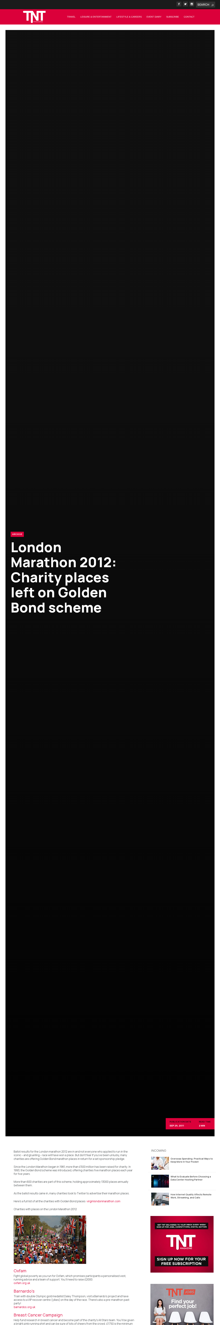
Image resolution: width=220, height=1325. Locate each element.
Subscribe (172, 16)
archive (17, 534)
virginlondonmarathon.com (103, 1201)
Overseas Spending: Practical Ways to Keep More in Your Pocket (192, 1160)
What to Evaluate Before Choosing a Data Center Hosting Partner (191, 1178)
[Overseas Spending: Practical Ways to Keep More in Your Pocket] (160, 1163)
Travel (71, 16)
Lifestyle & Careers (129, 16)
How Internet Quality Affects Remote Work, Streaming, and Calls (191, 1196)
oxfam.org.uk (22, 1283)
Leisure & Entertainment (96, 16)
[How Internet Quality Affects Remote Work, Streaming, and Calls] (160, 1199)
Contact (189, 16)
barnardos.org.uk (24, 1307)
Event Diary (154, 16)
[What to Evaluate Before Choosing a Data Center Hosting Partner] (160, 1181)
